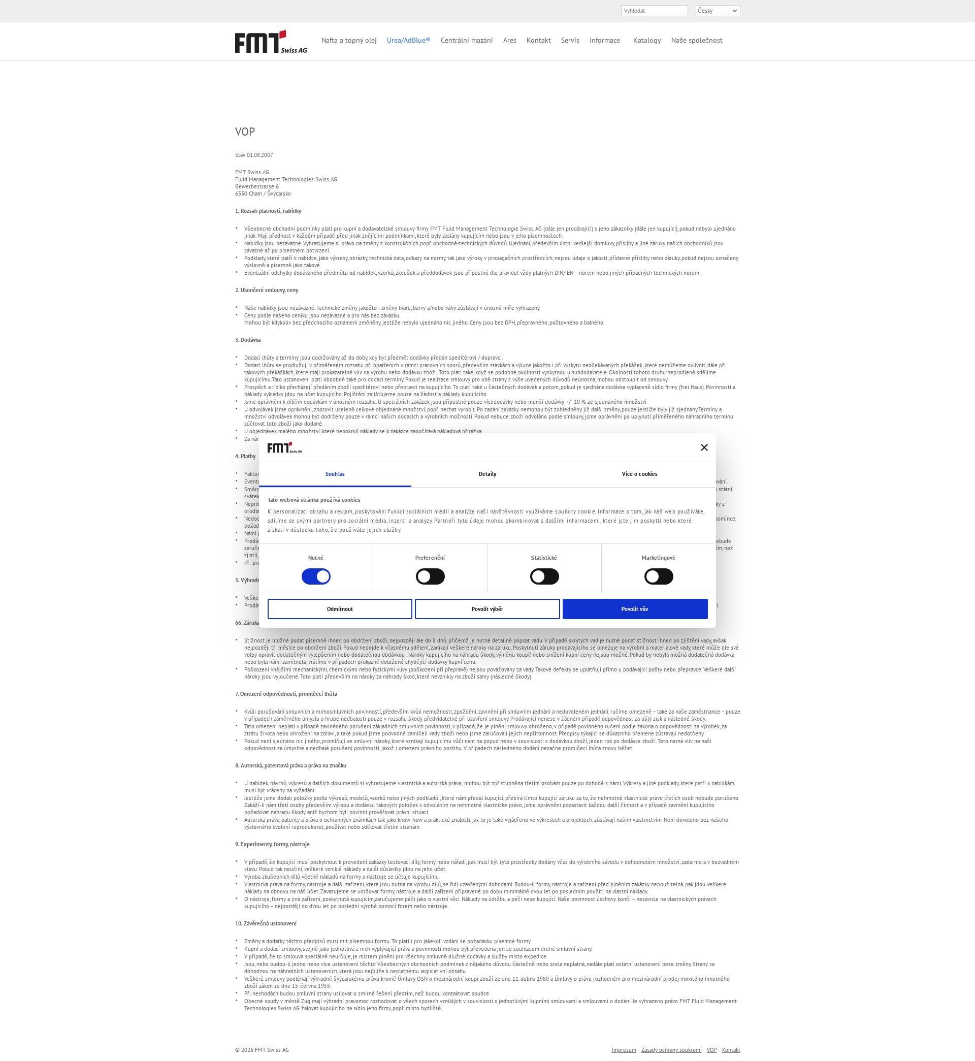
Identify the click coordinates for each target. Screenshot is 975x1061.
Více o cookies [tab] (640, 473)
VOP (712, 1049)
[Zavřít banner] (704, 447)
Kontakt (539, 40)
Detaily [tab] (487, 473)
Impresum (624, 1049)
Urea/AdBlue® (409, 40)
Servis (570, 40)
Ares (509, 40)
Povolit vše (635, 609)
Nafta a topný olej (349, 40)
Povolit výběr (487, 609)
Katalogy (647, 40)
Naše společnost (697, 40)
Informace (605, 40)
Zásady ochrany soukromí (671, 1049)
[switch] (430, 576)
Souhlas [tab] (335, 473)
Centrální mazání (467, 40)
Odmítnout (340, 609)
